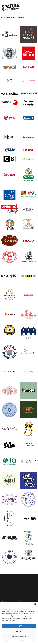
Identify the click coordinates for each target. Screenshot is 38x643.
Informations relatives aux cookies (11, 641)
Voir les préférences (19, 637)
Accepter (19, 626)
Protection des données (28, 641)
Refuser (19, 631)
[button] (35, 604)
